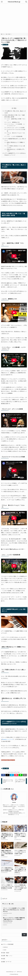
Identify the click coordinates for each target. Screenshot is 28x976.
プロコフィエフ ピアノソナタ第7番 (15, 127)
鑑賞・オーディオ (7, 961)
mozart (4, 949)
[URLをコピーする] (25, 775)
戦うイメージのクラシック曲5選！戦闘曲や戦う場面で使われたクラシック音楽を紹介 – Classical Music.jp (14, 919)
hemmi (14, 802)
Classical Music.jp (14, 2)
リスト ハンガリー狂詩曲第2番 (14, 136)
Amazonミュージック (7, 739)
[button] (3, 775)
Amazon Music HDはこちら (8, 760)
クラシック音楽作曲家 (8, 944)
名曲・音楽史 (5, 44)
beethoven (5, 947)
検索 (24, 934)
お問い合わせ (19, 971)
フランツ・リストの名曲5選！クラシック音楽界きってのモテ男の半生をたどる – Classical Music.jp (14, 910)
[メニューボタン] (2, 2)
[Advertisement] (14, 18)
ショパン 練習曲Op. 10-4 (13, 122)
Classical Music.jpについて (11, 971)
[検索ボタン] (26, 2)
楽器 (4, 958)
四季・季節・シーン (7, 955)
